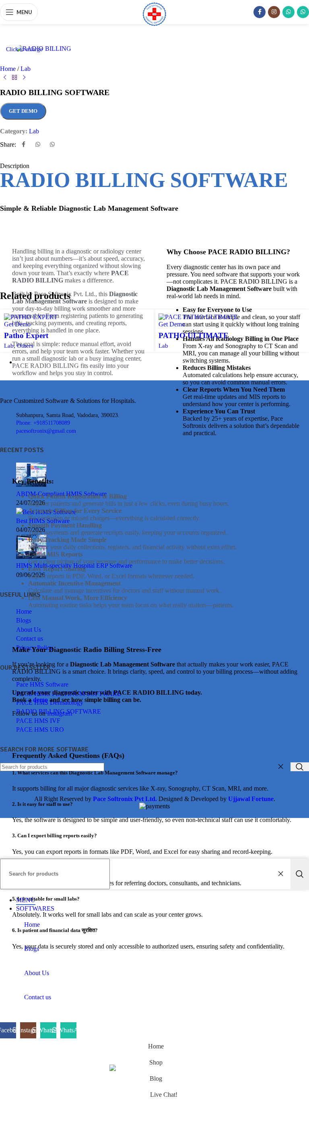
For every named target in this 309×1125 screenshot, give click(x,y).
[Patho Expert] (31, 316)
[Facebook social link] (259, 12)
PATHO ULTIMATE (194, 335)
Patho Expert (26, 335)
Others (25, 345)
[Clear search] (282, 874)
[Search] (299, 874)
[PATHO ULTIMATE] (198, 316)
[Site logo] (154, 26)
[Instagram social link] (274, 12)
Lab (9, 345)
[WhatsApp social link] (288, 12)
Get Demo (23, 111)
